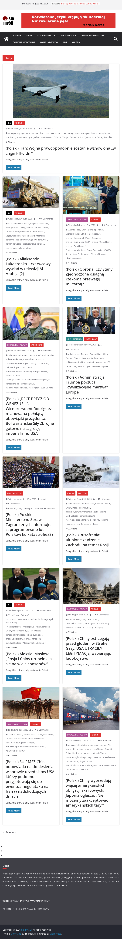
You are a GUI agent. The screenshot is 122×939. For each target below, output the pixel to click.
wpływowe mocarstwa (16, 750)
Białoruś (12, 508)
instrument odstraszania (93, 358)
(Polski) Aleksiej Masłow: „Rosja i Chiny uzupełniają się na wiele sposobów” (29, 658)
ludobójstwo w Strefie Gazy (97, 623)
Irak (64, 133)
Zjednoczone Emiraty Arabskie (98, 137)
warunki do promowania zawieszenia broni (25, 746)
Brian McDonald (102, 503)
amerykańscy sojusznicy (19, 133)
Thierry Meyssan (98, 254)
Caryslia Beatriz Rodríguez (17, 363)
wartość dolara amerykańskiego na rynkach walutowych (91, 765)
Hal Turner (56, 133)
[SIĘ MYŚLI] (6, 39)
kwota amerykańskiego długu (79, 757)
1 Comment (106, 499)
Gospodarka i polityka (92, 35)
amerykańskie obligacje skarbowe (83, 745)
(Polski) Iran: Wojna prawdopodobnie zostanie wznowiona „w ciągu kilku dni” (61, 150)
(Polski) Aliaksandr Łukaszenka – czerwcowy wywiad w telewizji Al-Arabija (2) (28, 266)
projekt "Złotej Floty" (101, 242)
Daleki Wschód (19, 630)
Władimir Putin (29, 643)
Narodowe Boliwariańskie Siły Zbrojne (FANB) (26, 371)
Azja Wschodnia (43, 626)
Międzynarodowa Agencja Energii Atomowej (25, 235)
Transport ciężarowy (33, 508)
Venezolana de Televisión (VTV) (20, 383)
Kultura (17, 35)
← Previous (10, 832)
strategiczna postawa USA (98, 362)
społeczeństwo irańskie (33, 244)
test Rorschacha (84, 524)
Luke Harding (100, 511)
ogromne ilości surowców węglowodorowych (26, 239)
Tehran (57, 137)
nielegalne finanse (89, 133)
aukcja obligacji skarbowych (78, 749)
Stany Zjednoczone (81, 254)
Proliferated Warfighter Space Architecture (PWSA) (88, 250)
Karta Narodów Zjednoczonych (20, 742)
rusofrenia (70, 524)
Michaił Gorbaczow (90, 234)
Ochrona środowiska (24, 42)
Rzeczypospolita (46, 35)
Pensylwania (104, 133)
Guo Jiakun (48, 734)
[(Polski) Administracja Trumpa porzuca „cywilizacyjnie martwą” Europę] (91, 320)
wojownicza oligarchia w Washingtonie (91, 366)
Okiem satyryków (49, 42)
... (36, 128)
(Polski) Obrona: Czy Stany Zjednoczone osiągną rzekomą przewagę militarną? (89, 276)
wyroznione (36, 345)
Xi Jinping (41, 643)
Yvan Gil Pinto (47, 387)
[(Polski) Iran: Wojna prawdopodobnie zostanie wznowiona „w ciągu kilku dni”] (61, 91)
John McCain (84, 507)
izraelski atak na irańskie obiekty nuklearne (25, 738)
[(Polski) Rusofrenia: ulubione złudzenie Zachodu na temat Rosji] (91, 472)
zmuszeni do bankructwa (78, 769)
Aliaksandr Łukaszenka (18, 223)
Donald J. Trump (34, 227)
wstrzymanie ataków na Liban (19, 248)
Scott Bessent (47, 137)
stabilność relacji (13, 643)
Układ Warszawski (74, 258)
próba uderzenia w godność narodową (23, 638)
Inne (65, 42)
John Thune (27, 367)
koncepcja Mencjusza (15, 635)
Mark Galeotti (72, 516)
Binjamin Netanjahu (39, 223)
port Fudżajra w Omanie (16, 137)
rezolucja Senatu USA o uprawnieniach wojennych (28, 379)
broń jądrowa (12, 227)
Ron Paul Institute (100, 520)
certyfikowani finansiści (103, 749)
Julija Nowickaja (34, 630)
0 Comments (47, 128)
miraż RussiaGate (87, 516)
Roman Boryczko (13, 244)
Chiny (47, 133)
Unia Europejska (68, 35)
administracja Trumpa (78, 354)
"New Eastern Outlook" (18, 615)
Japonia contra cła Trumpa (96, 753)
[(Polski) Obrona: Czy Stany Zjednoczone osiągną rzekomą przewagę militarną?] (91, 195)
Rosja (68, 254)
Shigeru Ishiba (85, 761)
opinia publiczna (34, 635)
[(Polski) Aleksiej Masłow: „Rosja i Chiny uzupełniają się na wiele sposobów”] (31, 584)
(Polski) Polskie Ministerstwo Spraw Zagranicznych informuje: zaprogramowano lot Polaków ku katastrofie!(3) (29, 524)
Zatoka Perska (76, 137)
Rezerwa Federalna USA (104, 757)
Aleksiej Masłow (14, 626)
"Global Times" (15, 734)
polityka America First (75, 362)
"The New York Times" (18, 355)
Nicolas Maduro (13, 375)
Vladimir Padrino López (16, 387)
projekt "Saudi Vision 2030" (78, 242)
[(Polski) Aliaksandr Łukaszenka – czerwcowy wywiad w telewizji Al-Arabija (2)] (31, 192)
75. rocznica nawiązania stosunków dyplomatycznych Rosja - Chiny (29, 621)
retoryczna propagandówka (78, 520)
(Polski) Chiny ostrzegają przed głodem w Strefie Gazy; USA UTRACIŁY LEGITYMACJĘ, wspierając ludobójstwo (88, 648)
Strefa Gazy (88, 627)
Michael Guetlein (73, 234)
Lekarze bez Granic (74, 623)
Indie (74, 507)
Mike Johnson (74, 133)
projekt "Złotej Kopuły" (76, 246)
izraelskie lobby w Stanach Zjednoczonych (25, 231)
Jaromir (43, 499)
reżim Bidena (72, 761)
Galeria (76, 42)
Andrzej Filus (37, 133)
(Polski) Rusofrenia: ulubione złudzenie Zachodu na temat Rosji (87, 539)
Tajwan (69, 366)
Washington (34, 387)
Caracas (40, 359)
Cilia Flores (43, 363)
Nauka (29, 35)
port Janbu (34, 137)
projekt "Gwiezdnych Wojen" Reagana (83, 238)
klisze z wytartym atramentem (79, 511)
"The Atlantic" (74, 503)
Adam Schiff (35, 355)
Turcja (65, 137)
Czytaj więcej (61, 885)
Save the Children (73, 627)
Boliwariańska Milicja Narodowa (20, 359)
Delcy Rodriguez (13, 367)
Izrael (45, 227)
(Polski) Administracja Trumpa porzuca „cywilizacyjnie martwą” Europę (87, 384)
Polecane (19, 123)
